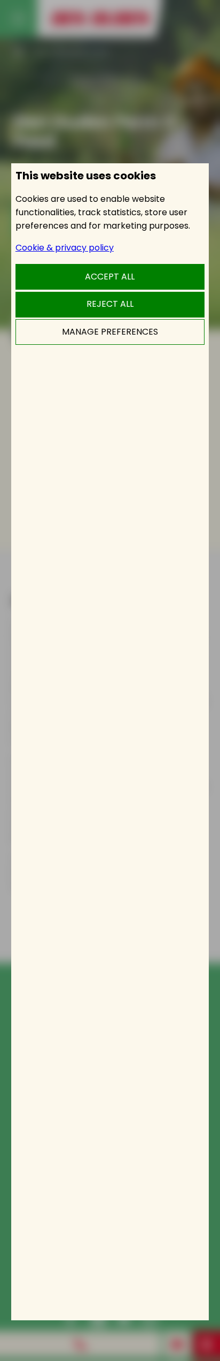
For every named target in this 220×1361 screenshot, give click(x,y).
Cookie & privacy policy (64, 247)
